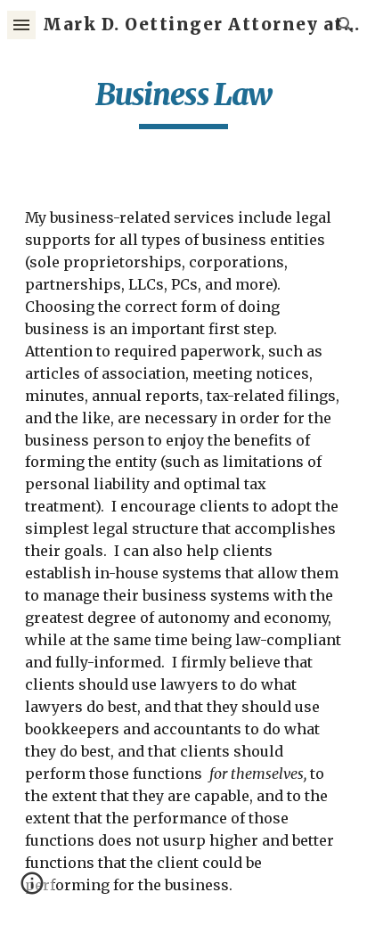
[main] (183, 102)
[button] (21, 24)
